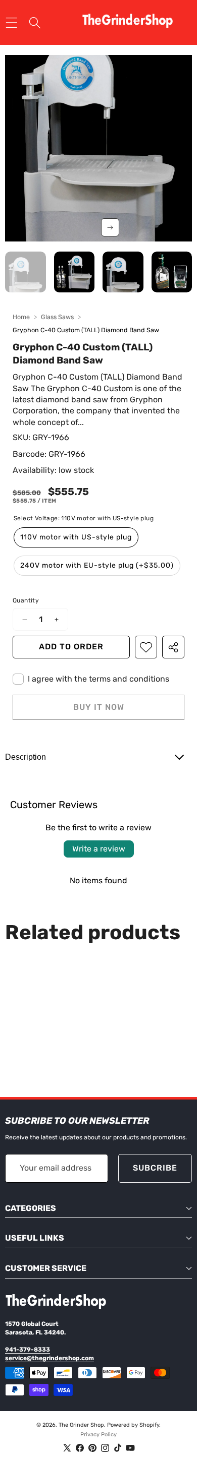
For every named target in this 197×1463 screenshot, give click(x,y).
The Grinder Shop (81, 1425)
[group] (25, 272)
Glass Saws (57, 317)
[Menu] (11, 22)
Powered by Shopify (133, 1425)
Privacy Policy (98, 1434)
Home (21, 317)
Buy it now (98, 707)
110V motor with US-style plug (76, 537)
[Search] (35, 22)
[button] (110, 227)
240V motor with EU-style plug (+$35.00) (97, 565)
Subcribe (155, 1168)
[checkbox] (91, 679)
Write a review (98, 849)
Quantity (26, 600)
